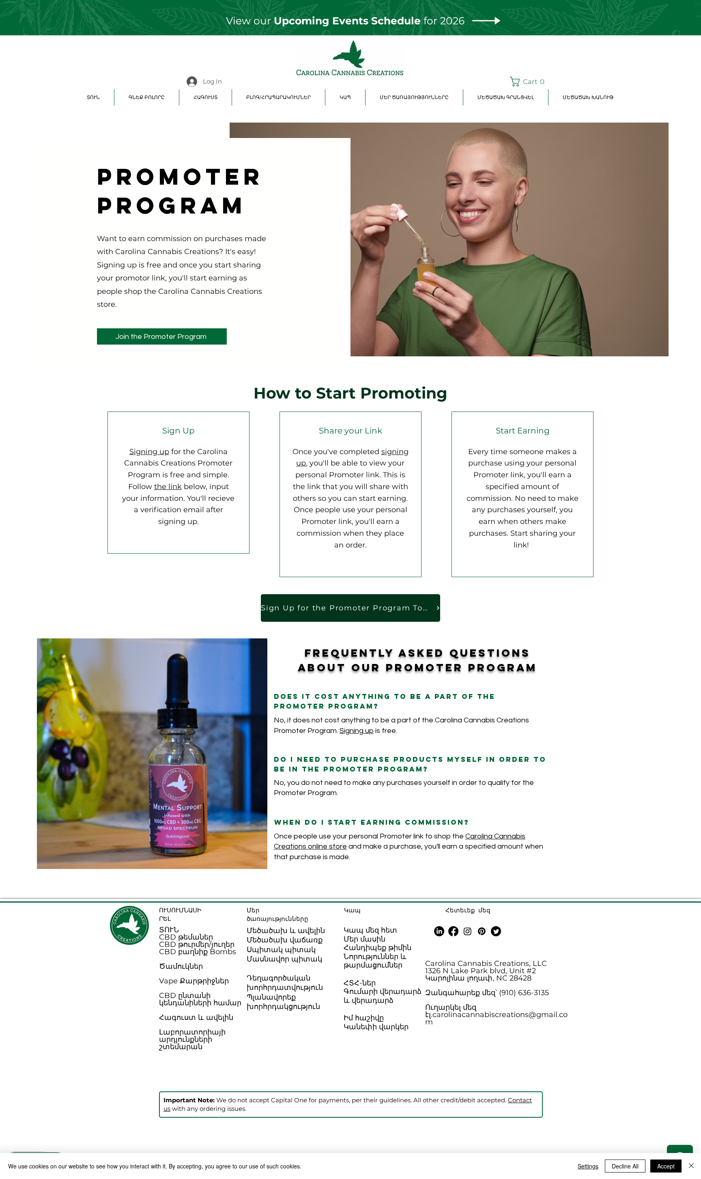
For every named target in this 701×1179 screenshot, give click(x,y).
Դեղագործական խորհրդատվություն (285, 983)
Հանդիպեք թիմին (377, 947)
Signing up (149, 451)
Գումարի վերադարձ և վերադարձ (382, 996)
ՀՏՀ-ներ (360, 983)
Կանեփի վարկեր (376, 1026)
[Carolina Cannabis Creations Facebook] (453, 931)
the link (168, 486)
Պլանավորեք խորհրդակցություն (283, 1002)
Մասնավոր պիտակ (284, 959)
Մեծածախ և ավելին (286, 930)
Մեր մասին (364, 939)
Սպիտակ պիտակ (281, 949)
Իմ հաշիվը (364, 1017)
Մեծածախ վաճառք (285, 939)
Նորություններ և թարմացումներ (375, 961)
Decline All (625, 1166)
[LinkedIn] (439, 931)
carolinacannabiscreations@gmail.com (496, 1018)
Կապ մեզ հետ (370, 930)
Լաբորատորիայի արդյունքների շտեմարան (192, 1039)
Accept (666, 1166)
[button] (529, 81)
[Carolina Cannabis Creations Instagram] (467, 931)
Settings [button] (588, 1166)
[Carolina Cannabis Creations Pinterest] (482, 931)
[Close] (691, 1166)
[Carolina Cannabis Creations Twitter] (496, 931)
